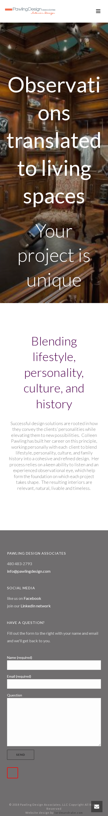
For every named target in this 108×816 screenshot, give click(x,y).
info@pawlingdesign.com (28, 571)
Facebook (32, 598)
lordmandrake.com (69, 812)
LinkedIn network (36, 605)
